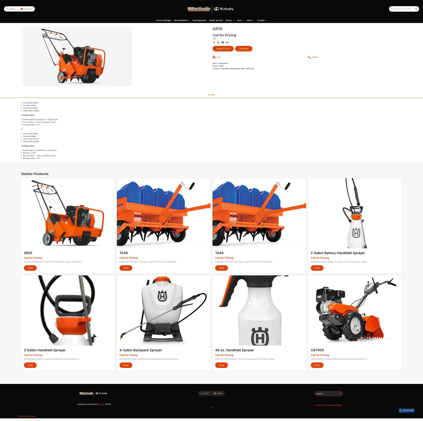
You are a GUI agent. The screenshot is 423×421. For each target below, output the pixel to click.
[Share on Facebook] (214, 42)
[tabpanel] (116, 57)
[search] (416, 8)
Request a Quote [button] (223, 49)
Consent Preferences (26, 416)
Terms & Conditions (334, 405)
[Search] (340, 393)
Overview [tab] (211, 95)
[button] (11, 9)
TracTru (102, 404)
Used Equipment (200, 20)
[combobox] (404, 9)
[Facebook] (211, 407)
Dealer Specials (216, 20)
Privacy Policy (321, 405)
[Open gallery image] (77, 56)
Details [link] (30, 268)
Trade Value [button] (244, 49)
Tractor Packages (163, 20)
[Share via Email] (222, 42)
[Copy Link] (227, 42)
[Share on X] (218, 42)
